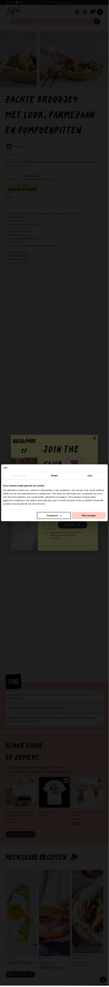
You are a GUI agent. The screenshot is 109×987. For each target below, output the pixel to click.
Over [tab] (89, 475)
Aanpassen (52, 515)
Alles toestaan (89, 515)
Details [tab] (54, 475)
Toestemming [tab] (19, 475)
